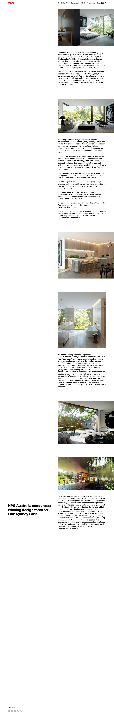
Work (68, 3)
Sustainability (75, 3)
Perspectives (91, 3)
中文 (102, 3)
